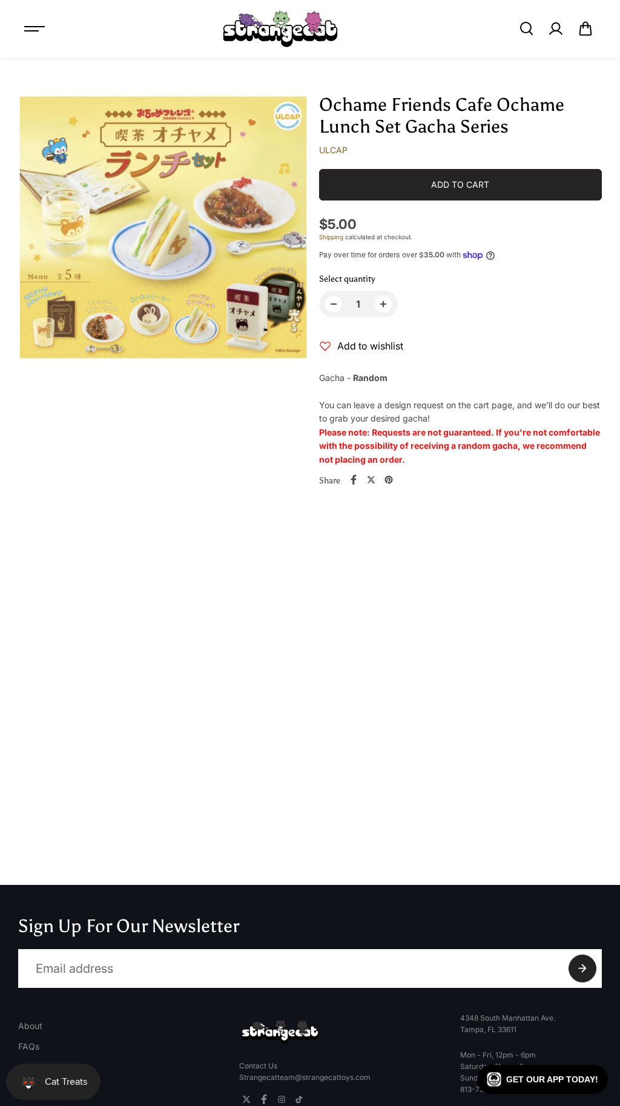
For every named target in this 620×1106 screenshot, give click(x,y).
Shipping (331, 236)
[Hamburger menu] (34, 28)
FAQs (28, 1046)
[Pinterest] (388, 479)
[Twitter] (371, 479)
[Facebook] (353, 479)
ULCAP (333, 150)
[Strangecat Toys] (280, 29)
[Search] (526, 28)
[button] (585, 28)
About (30, 1026)
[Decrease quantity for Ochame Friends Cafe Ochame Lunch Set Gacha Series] (333, 304)
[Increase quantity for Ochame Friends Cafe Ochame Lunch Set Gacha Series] (383, 304)
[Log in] (555, 28)
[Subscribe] (582, 968)
